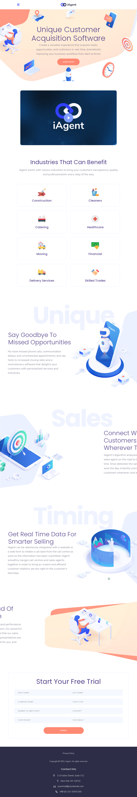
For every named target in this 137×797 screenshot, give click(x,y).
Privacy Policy (68, 753)
